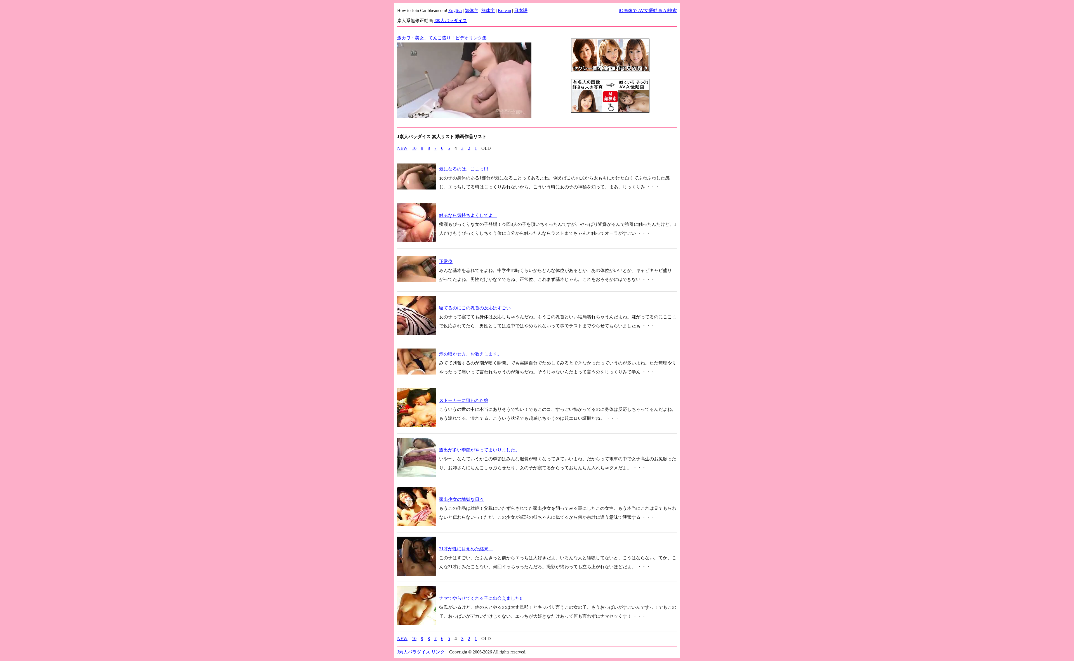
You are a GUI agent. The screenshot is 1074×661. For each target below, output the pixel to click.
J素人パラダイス (450, 20)
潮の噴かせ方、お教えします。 (470, 354)
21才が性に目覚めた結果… (466, 548)
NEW (402, 148)
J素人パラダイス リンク (421, 652)
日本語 (520, 10)
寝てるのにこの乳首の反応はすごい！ (477, 307)
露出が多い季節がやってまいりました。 (479, 449)
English (455, 10)
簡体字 (488, 10)
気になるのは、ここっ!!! (463, 169)
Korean (504, 10)
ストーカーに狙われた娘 (463, 400)
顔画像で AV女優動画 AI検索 (648, 10)
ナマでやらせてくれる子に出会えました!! (480, 598)
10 (414, 148)
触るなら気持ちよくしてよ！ (468, 215)
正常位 (446, 261)
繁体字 (471, 10)
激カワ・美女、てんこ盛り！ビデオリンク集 (442, 37)
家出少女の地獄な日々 (461, 499)
